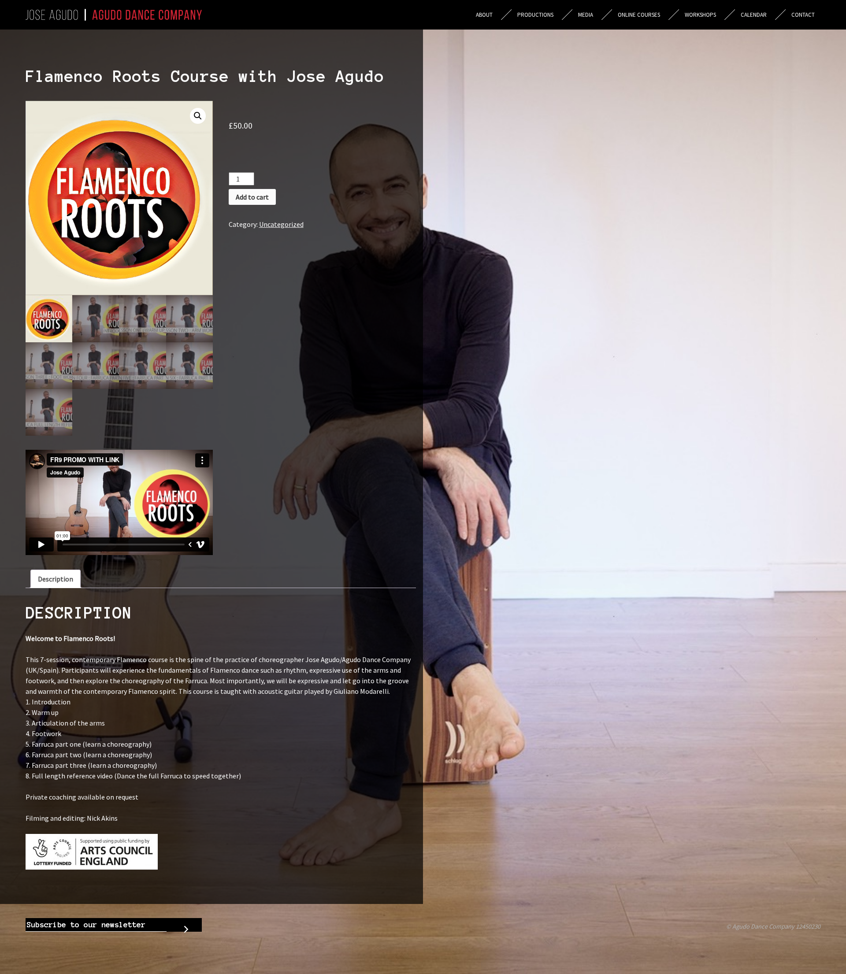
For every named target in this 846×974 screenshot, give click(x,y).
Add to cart (252, 197)
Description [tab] (55, 578)
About (484, 15)
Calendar (754, 15)
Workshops (700, 15)
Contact (803, 15)
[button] (198, 116)
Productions (535, 15)
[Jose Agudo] (114, 15)
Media (585, 15)
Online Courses (639, 15)
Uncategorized (281, 224)
